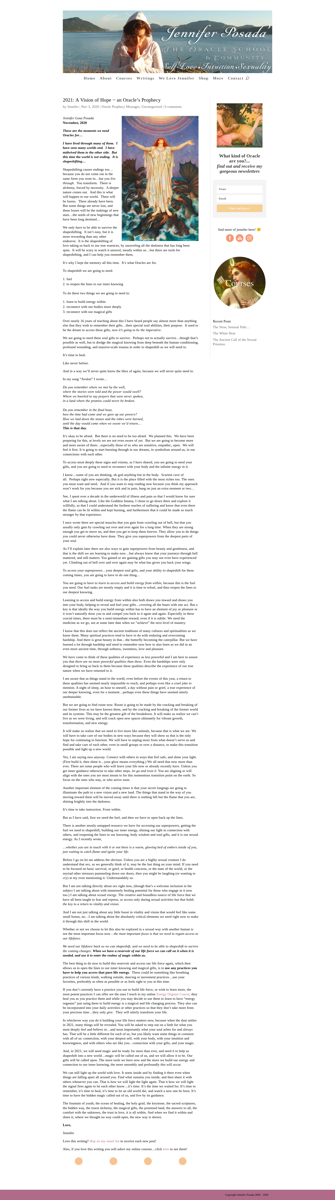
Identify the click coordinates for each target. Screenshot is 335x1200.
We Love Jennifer (176, 78)
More (218, 78)
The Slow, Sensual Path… (231, 327)
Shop (204, 78)
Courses (124, 78)
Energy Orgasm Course (172, 994)
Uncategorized (152, 107)
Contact (236, 78)
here (166, 1149)
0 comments (173, 107)
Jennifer (73, 107)
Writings (145, 78)
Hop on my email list (104, 1141)
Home (89, 78)
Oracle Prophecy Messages (121, 107)
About (106, 78)
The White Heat (224, 333)
